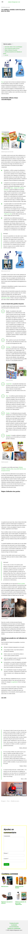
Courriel (6, 858)
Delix (12, 468)
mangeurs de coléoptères (19, 187)
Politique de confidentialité (14, 928)
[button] (2, 68)
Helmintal (3, 468)
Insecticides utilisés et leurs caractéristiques (13, 46)
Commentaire (7, 836)
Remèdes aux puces (5, 7)
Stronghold (8, 435)
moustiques (6, 189)
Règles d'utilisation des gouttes (11, 50)
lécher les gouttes (21, 583)
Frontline (8, 413)
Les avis (6, 55)
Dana (7, 396)
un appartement (14, 681)
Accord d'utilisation (14, 926)
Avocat (15, 468)
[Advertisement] (14, 27)
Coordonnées (14, 924)
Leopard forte (9, 383)
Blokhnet (21, 467)
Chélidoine (8, 468)
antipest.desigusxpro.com (14, 2)
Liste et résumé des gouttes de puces (12, 48)
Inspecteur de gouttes (5, 297)
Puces (2, 82)
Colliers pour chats (8, 213)
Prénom (6, 853)
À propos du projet (14, 923)
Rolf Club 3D (20, 468)
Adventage (8, 347)
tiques (12, 187)
